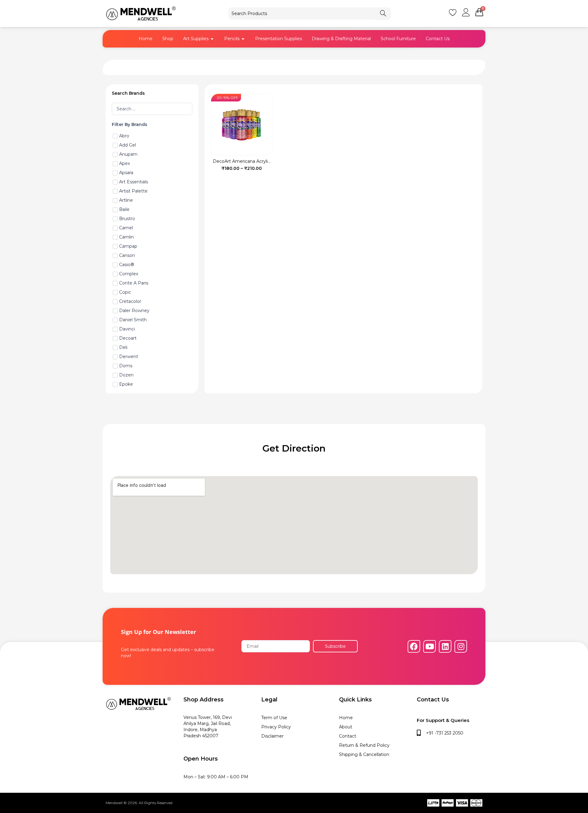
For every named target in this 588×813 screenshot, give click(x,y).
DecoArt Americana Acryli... (241, 161)
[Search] (383, 13)
